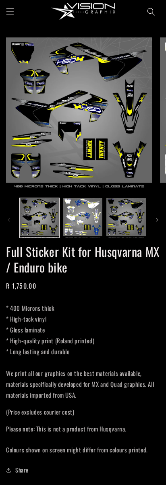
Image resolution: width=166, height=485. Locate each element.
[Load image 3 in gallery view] (126, 217)
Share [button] (22, 470)
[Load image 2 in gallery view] (83, 217)
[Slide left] (9, 220)
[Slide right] (157, 220)
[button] (10, 12)
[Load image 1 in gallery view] (39, 217)
